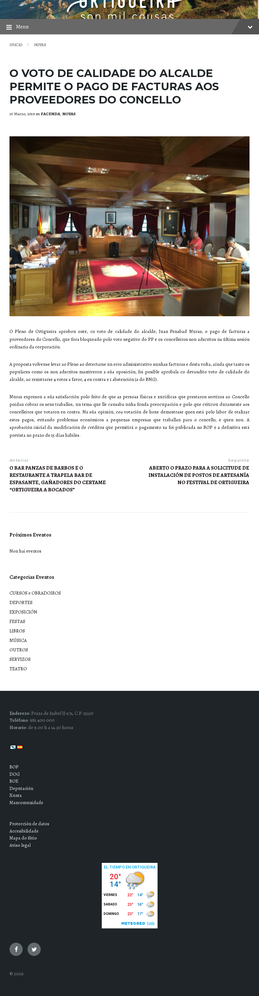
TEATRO (18, 669)
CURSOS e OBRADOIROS (35, 593)
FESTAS (17, 621)
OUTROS (18, 650)
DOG (14, 774)
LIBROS (17, 631)
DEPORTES (21, 602)
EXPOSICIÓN (23, 612)
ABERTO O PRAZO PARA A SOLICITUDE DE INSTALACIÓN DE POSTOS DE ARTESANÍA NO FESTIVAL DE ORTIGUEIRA (198, 475)
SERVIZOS (20, 659)
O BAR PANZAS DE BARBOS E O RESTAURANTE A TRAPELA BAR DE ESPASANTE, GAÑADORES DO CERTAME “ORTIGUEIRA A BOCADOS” (57, 478)
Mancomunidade (26, 802)
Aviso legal (20, 845)
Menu (22, 26)
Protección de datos (29, 824)
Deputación (21, 788)
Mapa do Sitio (23, 838)
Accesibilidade (24, 831)
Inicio (15, 44)
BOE (13, 781)
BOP (14, 767)
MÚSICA (18, 640)
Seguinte (238, 460)
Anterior (19, 460)
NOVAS (40, 44)
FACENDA (50, 114)
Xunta (15, 795)
